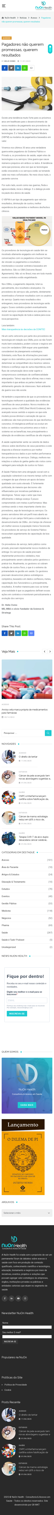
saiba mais (27, 1105)
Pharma (5, 925)
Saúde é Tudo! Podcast (13, 940)
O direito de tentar (28, 756)
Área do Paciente (10, 867)
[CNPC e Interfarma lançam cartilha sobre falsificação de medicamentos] (9, 797)
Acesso (5, 704)
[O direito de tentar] (9, 757)
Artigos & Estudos (10, 874)
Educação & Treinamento (13, 882)
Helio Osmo (9, 61)
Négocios (6, 918)
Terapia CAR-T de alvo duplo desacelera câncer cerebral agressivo (33, 840)
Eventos (6, 896)
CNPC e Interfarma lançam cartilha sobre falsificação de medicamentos (33, 799)
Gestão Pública (9, 903)
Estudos (23, 772)
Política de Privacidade (15, 1384)
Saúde (22, 792)
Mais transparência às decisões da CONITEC (23, 329)
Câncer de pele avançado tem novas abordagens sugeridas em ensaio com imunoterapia (35, 778)
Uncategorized (9, 947)
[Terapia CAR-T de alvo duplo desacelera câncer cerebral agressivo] (9, 838)
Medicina (6, 911)
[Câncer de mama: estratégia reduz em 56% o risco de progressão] (9, 818)
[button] (44, 651)
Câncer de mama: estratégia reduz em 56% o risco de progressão (33, 819)
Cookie (7, 1390)
